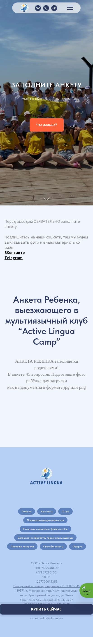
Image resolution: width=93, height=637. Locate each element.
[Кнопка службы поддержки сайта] (86, 590)
